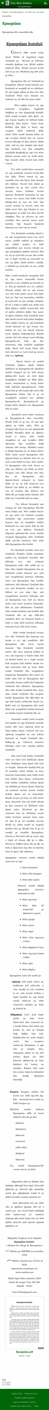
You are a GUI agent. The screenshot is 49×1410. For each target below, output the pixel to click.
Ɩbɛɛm (21, 1355)
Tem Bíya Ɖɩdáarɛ (21, 3)
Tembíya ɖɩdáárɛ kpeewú (24, 1397)
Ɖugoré (5, 12)
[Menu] (4, 3)
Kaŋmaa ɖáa (17, 1393)
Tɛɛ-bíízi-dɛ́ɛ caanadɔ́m (34, 12)
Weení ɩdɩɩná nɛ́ (31, 1393)
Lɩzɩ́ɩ (28, 1355)
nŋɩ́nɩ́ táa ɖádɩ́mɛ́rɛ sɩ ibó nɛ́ (24, 1401)
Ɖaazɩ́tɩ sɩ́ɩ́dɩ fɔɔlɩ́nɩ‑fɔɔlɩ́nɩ (21, 1406)
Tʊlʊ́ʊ (36, 1406)
